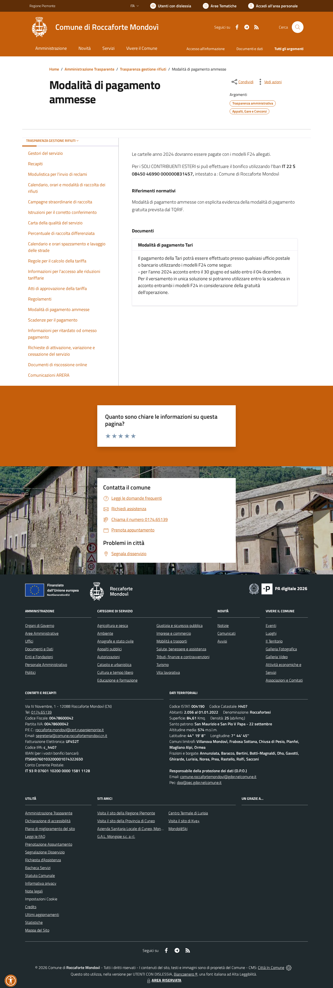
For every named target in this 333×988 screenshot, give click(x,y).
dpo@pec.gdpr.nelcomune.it (199, 782)
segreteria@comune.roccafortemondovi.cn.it (71, 735)
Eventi (271, 625)
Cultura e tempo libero (115, 672)
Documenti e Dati (39, 649)
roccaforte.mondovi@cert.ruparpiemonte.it (69, 730)
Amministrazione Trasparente (89, 69)
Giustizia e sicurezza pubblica (180, 625)
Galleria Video (277, 657)
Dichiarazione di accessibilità (47, 821)
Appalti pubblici (109, 649)
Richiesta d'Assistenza (43, 860)
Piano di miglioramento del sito (50, 829)
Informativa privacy (40, 883)
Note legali (34, 891)
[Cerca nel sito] (298, 27)
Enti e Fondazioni (39, 657)
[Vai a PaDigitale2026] (278, 588)
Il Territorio (274, 641)
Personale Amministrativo (46, 664)
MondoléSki (177, 829)
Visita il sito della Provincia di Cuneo (126, 821)
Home (54, 69)
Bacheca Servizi (37, 868)
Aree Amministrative (42, 633)
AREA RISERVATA (166, 980)
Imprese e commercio (174, 633)
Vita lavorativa (168, 672)
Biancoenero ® (185, 974)
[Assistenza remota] (288, 967)
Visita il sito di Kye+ (184, 821)
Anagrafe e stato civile (115, 641)
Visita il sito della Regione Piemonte (126, 813)
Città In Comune (271, 967)
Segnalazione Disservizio (45, 852)
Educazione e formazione (117, 680)
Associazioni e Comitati (284, 680)
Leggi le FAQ (35, 836)
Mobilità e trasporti (172, 641)
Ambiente (105, 633)
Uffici (29, 641)
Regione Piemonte (42, 5)
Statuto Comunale (40, 875)
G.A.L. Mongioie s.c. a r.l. (116, 836)
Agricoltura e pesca (112, 625)
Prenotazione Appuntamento (48, 844)
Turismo (163, 664)
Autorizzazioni (108, 657)
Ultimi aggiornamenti (42, 914)
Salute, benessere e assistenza (181, 649)
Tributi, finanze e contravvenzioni (183, 657)
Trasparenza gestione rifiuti (143, 69)
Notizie (223, 625)
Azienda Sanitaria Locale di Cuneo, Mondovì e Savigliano (142, 829)
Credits (30, 907)
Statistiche (34, 922)
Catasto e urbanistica (114, 664)
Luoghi (271, 633)
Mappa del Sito (37, 930)
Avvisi (222, 641)
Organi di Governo (39, 625)
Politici (30, 672)
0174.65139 (41, 712)
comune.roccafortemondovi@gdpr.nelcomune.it (218, 777)
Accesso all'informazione (205, 49)
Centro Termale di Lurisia (188, 813)
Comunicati (226, 633)
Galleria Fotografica (281, 649)
